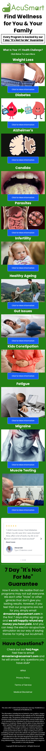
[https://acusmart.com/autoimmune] (23, 290)
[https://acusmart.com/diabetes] (23, 109)
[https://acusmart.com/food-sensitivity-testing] (23, 325)
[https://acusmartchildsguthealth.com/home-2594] (23, 361)
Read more (10, 542)
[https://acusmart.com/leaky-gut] (23, 253)
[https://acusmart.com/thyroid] (23, 182)
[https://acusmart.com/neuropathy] (23, 145)
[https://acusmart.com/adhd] (23, 217)
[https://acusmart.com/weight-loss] (23, 74)
